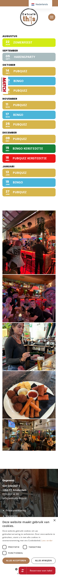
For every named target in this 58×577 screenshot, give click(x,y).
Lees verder (47, 540)
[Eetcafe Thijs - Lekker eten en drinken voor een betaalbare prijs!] (29, 17)
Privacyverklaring (16, 510)
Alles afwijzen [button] (43, 560)
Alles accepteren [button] (16, 560)
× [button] (54, 520)
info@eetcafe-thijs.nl (14, 498)
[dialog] (29, 547)
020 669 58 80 (10, 494)
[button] (51, 17)
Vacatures (12, 516)
